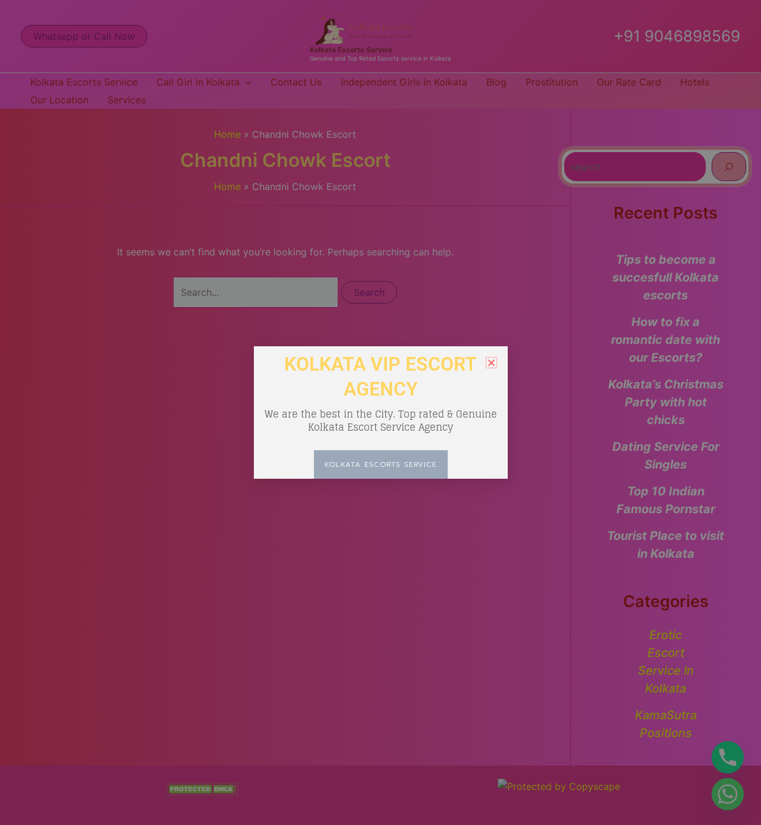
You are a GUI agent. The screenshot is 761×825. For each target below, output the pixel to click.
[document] (380, 412)
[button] (491, 362)
